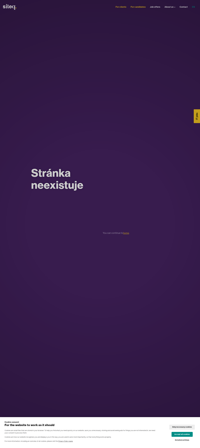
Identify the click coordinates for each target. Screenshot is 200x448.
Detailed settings (182, 440)
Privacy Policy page (65, 441)
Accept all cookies (182, 434)
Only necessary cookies (182, 427)
